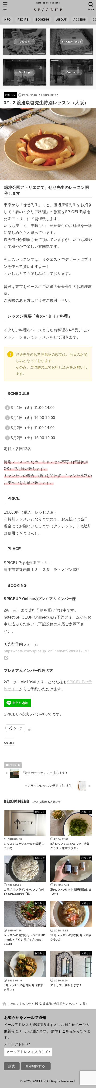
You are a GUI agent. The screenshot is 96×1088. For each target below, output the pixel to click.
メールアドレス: (17, 1044)
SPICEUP (39, 1081)
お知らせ (10, 94)
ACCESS (79, 19)
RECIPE (22, 19)
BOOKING (42, 19)
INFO (7, 19)
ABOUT (61, 19)
